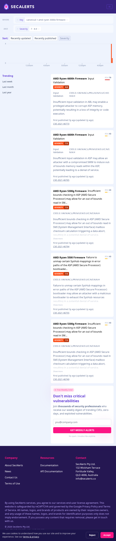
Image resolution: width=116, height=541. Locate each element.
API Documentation (51, 471)
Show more (58, 239)
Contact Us (11, 477)
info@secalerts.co (86, 478)
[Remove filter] (17, 19)
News (8, 471)
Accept (107, 535)
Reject (92, 535)
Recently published (45, 38)
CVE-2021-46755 (61, 312)
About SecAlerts (14, 465)
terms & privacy (31, 536)
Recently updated (21, 38)
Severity (64, 38)
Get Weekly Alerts (82, 430)
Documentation (49, 465)
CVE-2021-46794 (61, 246)
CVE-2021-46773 (61, 123)
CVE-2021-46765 (61, 180)
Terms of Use (12, 483)
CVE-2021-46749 (61, 379)
